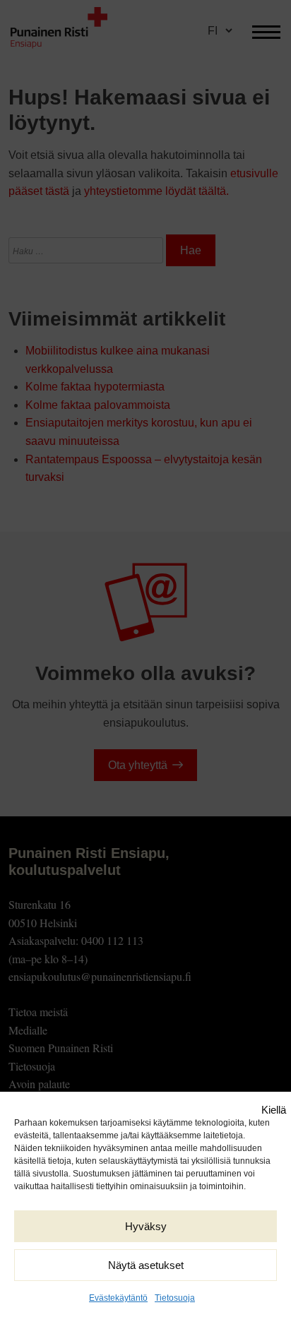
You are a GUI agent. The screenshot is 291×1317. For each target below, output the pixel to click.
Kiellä (273, 1110)
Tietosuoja (175, 1298)
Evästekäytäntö (118, 1298)
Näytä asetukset (146, 1265)
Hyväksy (146, 1226)
